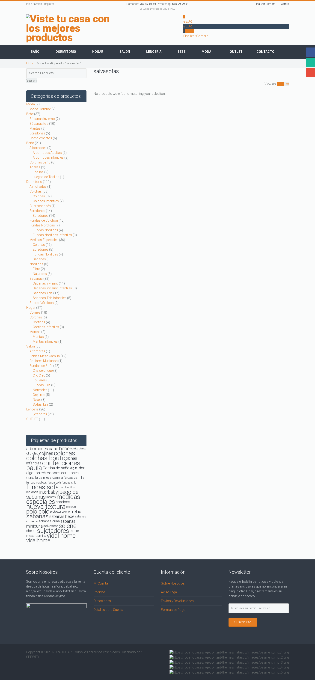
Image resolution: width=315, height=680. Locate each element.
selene (68, 526)
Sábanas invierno (42, 119)
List (286, 84)
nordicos (63, 502)
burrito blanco (78, 448)
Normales (40, 390)
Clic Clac (39, 375)
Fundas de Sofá (41, 366)
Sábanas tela (39, 123)
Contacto (265, 51)
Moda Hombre (40, 109)
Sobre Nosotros (173, 583)
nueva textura (45, 507)
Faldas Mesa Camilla (45, 356)
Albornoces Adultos (47, 152)
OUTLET (32, 419)
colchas (64, 453)
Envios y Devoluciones (177, 601)
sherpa (31, 531)
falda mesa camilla (49, 478)
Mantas (35, 128)
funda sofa (54, 482)
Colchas (36, 191)
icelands (32, 492)
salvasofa (50, 526)
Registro (49, 4)
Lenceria (153, 51)
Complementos (41, 138)
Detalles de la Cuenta (108, 610)
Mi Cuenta (101, 583)
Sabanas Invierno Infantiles (52, 288)
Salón (124, 51)
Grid (280, 84)
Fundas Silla (42, 385)
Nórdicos (36, 264)
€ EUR (187, 21)
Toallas (35, 167)
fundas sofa (42, 487)
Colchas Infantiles (46, 201)
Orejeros (39, 395)
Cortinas (36, 317)
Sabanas (39, 259)
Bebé (181, 51)
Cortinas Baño (40, 162)
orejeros (71, 506)
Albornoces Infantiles (48, 157)
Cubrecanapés (40, 206)
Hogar (97, 51)
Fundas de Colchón (44, 220)
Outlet (236, 51)
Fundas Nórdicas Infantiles (52, 235)
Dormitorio (66, 51)
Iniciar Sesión (34, 4)
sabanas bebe (61, 516)
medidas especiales (53, 499)
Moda (206, 51)
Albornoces (38, 148)
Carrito (285, 4)
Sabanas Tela (43, 293)
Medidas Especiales (44, 240)
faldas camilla (74, 478)
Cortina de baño (56, 468)
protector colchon (60, 511)
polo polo (37, 511)
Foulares (39, 380)
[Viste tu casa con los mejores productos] (74, 28)
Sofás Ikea (40, 404)
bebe (64, 448)
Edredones (37, 133)
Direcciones (102, 601)
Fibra (36, 269)
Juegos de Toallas (46, 177)
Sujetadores (38, 414)
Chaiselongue (43, 370)
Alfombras (37, 351)
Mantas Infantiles (45, 341)
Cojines (35, 312)
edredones (50, 472)
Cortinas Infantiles (46, 327)
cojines (46, 453)
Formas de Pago (173, 610)
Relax (37, 399)
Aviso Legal (169, 592)
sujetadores (53, 530)
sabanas (37, 516)
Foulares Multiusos (44, 361)
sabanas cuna (49, 521)
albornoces (37, 448)
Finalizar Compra (265, 4)
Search (31, 80)
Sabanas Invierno (45, 283)
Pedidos (100, 592)
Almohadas (38, 186)
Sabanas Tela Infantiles (49, 298)
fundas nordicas (36, 482)
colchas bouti (44, 458)
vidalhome (38, 540)
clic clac (32, 453)
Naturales (40, 274)
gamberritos (67, 487)
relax (76, 511)
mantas (51, 497)
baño (53, 448)
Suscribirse (242, 622)
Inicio (29, 63)
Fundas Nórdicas (42, 225)
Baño (35, 51)
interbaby (48, 492)
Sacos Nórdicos (42, 303)
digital (74, 468)
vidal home (61, 535)
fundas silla (69, 482)
